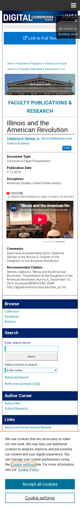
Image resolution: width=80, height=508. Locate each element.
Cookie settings (23, 464)
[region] (40, 469)
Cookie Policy (28, 470)
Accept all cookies (40, 484)
